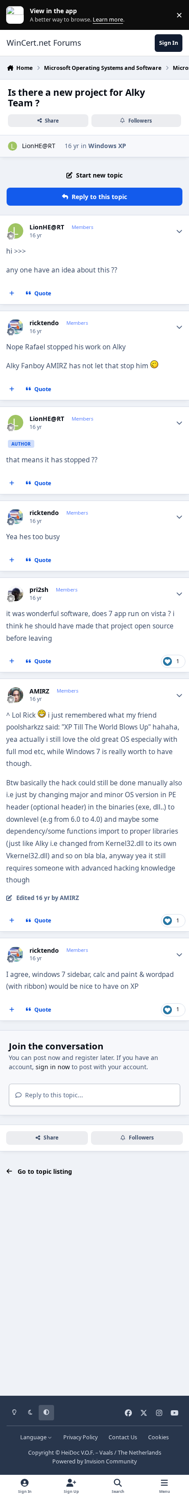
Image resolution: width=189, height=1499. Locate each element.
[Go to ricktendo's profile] (15, 326)
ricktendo (44, 323)
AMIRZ (39, 691)
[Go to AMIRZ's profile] (15, 695)
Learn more (17, 15)
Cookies (158, 1437)
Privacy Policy (80, 1437)
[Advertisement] (94, 1285)
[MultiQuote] (12, 294)
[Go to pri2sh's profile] (15, 593)
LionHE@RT (38, 146)
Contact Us (123, 1437)
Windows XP (107, 146)
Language (34, 1437)
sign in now (53, 1067)
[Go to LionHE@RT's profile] (12, 146)
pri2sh (38, 590)
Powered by (94, 1461)
